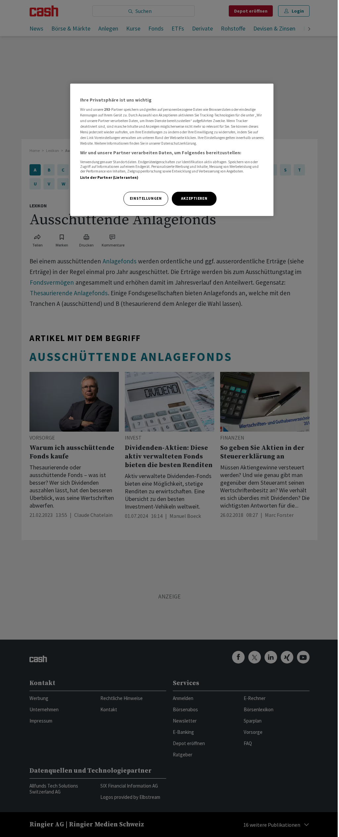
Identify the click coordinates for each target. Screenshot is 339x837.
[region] (171, 150)
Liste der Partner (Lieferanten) (109, 177)
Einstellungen (146, 198)
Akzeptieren (194, 198)
